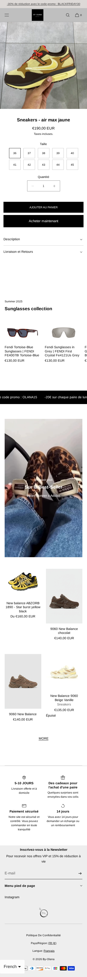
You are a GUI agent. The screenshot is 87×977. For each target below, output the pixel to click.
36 (14, 153)
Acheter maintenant (43, 221)
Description (11, 239)
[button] (65, 15)
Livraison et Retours (18, 251)
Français (49, 950)
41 (14, 164)
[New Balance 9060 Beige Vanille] (64, 672)
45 (72, 164)
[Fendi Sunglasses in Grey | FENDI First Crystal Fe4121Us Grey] (64, 332)
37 (29, 153)
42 (29, 164)
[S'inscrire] (76, 873)
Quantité (43, 177)
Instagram (12, 897)
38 (43, 153)
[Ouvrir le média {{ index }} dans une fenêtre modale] (43, 65)
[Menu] (10, 15)
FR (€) (52, 943)
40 (72, 153)
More (43, 738)
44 (58, 164)
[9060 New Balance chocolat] (64, 596)
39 (58, 153)
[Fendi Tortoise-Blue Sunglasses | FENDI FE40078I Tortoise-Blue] (23, 332)
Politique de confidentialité (43, 935)
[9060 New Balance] (23, 681)
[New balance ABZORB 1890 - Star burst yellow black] (23, 583)
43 (43, 164)
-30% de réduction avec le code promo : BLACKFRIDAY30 (43, 4)
